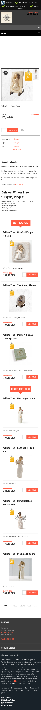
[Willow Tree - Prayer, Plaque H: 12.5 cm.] (17, 84)
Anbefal (22, 606)
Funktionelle (8, 703)
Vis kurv (34, 11)
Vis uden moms (32, 606)
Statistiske (7, 705)
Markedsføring (9, 700)
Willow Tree (17, 150)
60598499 (10, 639)
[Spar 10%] (20, 251)
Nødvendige (8, 697)
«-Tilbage (15, 606)
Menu (3, 33)
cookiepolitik (16, 681)
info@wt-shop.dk (7, 632)
